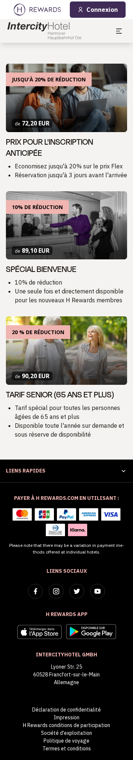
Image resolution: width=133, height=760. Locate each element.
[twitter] (76, 591)
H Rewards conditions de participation (66, 725)
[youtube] (97, 591)
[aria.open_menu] (119, 31)
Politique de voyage (66, 740)
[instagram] (56, 591)
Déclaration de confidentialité (66, 709)
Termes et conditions (66, 748)
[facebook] (35, 591)
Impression (66, 717)
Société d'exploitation (66, 733)
